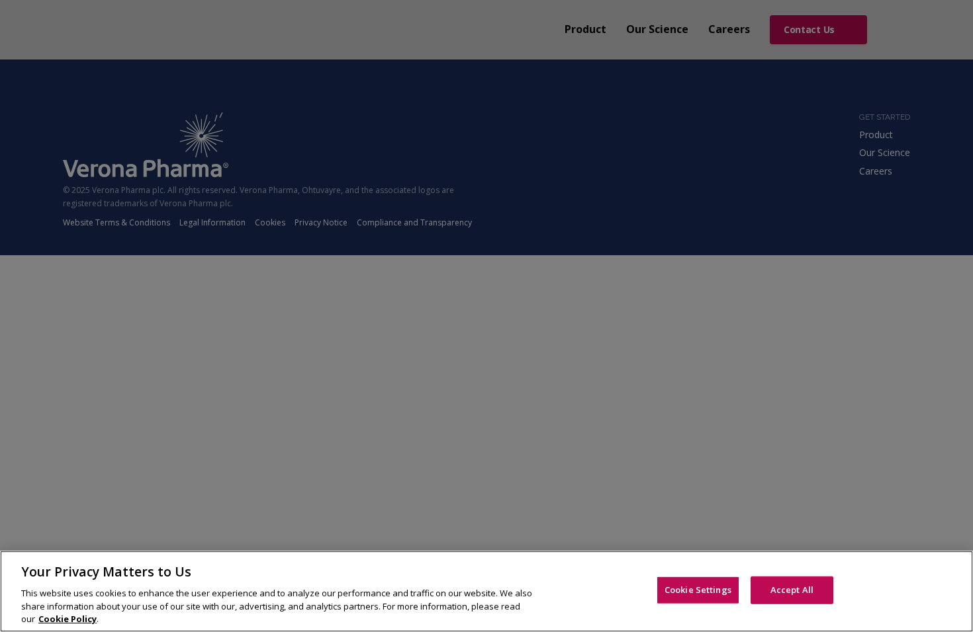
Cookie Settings (698, 590)
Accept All (791, 590)
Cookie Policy (67, 618)
